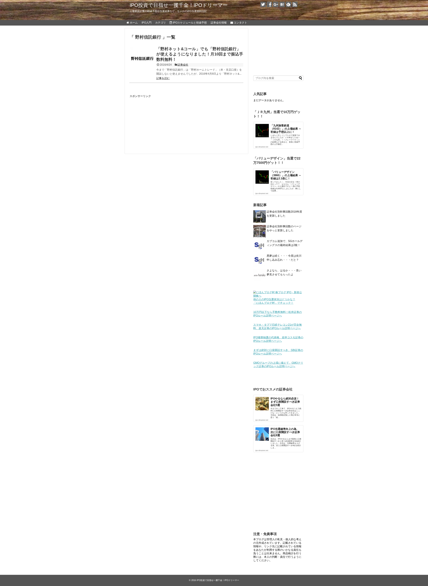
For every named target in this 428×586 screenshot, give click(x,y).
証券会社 (183, 64)
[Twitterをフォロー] (263, 4)
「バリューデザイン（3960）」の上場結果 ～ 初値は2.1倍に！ (286, 175)
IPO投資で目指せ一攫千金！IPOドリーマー (179, 5)
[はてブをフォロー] (282, 4)
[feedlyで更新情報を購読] (288, 4)
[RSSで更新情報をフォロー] (295, 4)
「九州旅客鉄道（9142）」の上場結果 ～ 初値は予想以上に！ (286, 128)
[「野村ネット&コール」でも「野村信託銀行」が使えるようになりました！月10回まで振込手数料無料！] (142, 59)
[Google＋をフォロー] (276, 4)
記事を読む (163, 78)
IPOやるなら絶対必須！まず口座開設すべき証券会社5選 (285, 401)
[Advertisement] (158, 121)
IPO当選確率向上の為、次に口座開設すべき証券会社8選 (285, 432)
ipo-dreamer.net (261, 147)
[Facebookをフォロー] (269, 4)
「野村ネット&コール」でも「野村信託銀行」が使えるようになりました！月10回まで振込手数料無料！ (199, 54)
